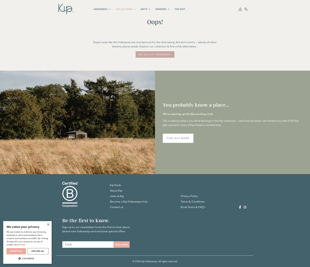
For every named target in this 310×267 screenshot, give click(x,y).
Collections (124, 9)
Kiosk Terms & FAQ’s (193, 207)
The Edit (180, 9)
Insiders (160, 9)
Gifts (143, 9)
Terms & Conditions (193, 201)
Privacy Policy (189, 196)
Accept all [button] (16, 251)
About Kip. (116, 190)
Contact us (116, 207)
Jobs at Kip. (117, 196)
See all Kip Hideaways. (155, 54)
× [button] (48, 224)
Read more (20, 244)
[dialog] (27, 242)
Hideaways (101, 9)
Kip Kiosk (115, 185)
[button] (240, 9)
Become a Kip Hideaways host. (129, 201)
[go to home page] (65, 8)
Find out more (178, 138)
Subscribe (121, 244)
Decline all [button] (37, 251)
